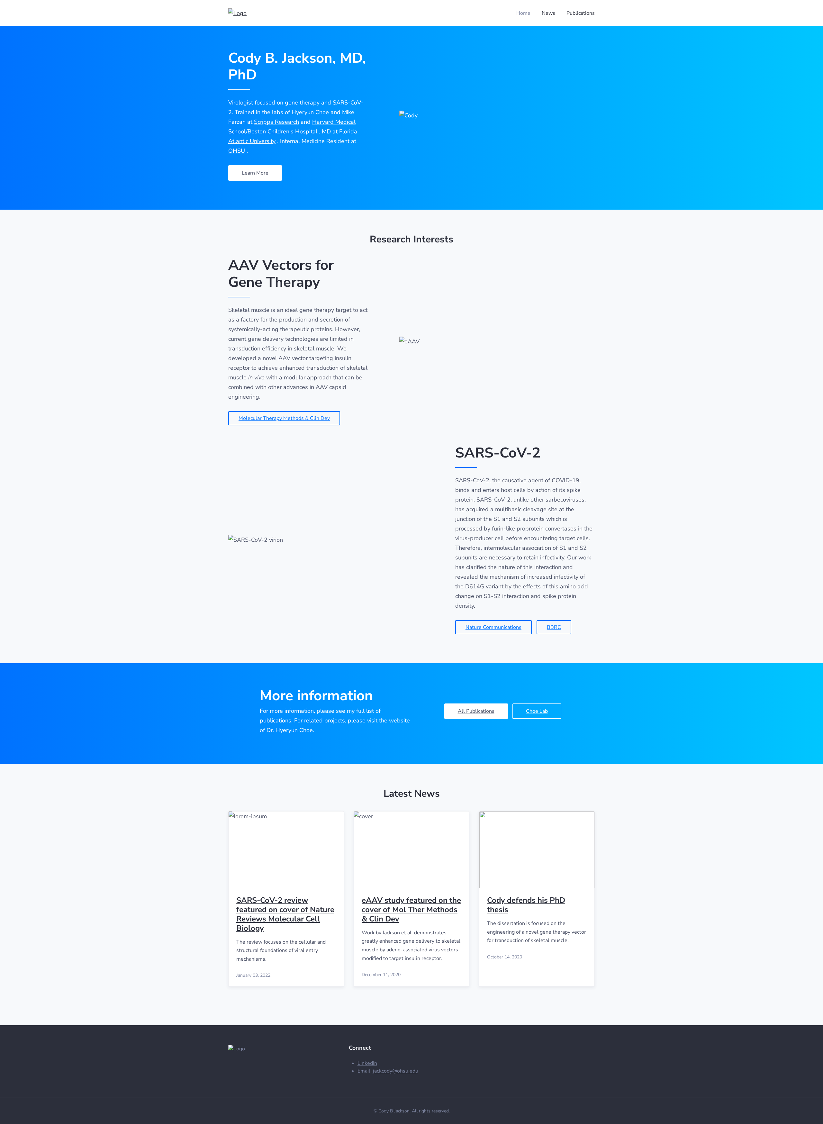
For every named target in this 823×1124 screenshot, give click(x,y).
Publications (580, 13)
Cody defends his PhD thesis (526, 905)
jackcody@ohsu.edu (395, 1070)
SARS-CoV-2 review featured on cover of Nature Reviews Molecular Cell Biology (285, 914)
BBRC (554, 627)
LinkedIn (367, 1063)
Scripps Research (276, 122)
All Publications (476, 711)
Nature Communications (493, 627)
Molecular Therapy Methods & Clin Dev (284, 418)
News (548, 13)
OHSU (236, 151)
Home (523, 13)
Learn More (255, 173)
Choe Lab (537, 711)
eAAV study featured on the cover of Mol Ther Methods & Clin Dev (411, 909)
